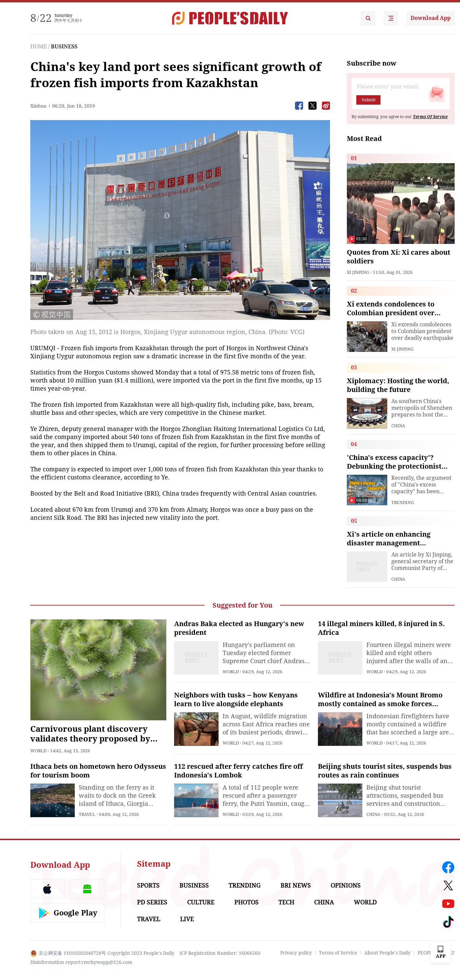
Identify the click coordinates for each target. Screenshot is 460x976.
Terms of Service (338, 952)
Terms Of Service (430, 116)
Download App (430, 18)
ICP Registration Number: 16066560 (219, 953)
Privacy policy (296, 952)
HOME (38, 46)
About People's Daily (387, 952)
